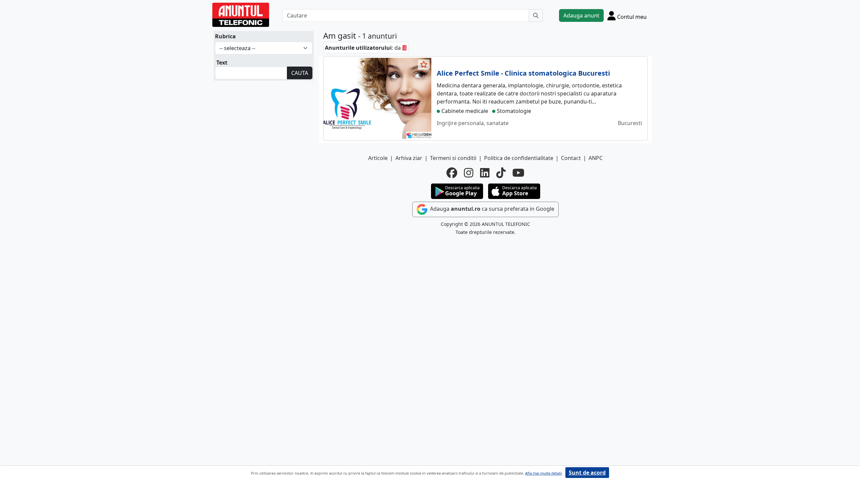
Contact (571, 158)
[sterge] (404, 47)
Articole (378, 158)
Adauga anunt (581, 15)
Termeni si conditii (453, 158)
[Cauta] (536, 15)
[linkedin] (484, 173)
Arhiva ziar (408, 158)
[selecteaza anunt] (424, 64)
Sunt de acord (587, 472)
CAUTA (299, 73)
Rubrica (225, 36)
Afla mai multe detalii (543, 473)
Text (221, 62)
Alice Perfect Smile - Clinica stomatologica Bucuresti (523, 73)
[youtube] (518, 173)
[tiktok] (501, 173)
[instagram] (468, 173)
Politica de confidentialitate (518, 158)
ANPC (596, 158)
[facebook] (451, 173)
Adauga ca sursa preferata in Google (491, 208)
